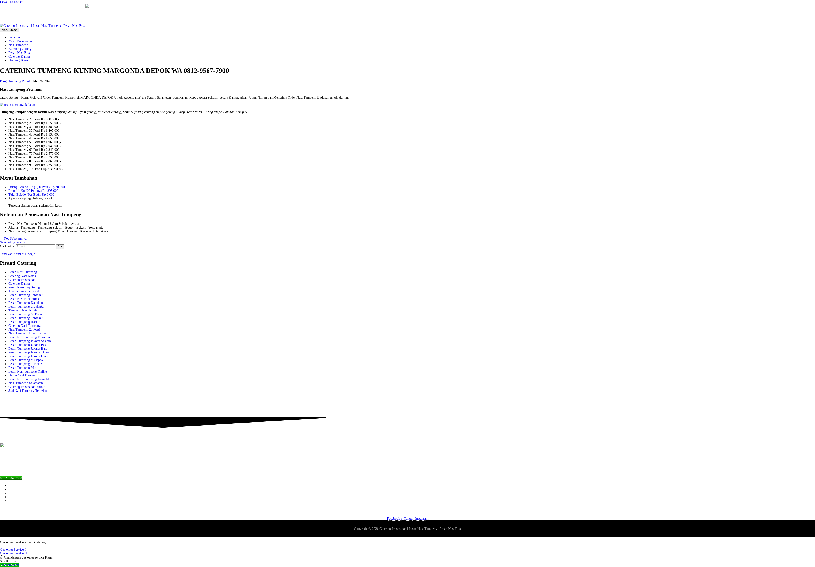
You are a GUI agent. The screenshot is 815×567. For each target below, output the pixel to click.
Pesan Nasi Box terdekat (24, 299)
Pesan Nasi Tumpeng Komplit (28, 379)
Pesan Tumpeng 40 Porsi (25, 314)
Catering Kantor (19, 283)
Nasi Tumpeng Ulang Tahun (27, 333)
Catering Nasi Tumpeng (24, 325)
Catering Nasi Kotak (22, 276)
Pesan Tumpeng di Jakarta (26, 306)
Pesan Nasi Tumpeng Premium (29, 337)
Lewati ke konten (11, 2)
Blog (3, 81)
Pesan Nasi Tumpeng (22, 272)
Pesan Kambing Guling (24, 287)
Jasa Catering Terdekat (23, 291)
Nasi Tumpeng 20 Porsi (24, 329)
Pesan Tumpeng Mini (22, 367)
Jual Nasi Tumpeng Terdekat (27, 390)
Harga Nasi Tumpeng (22, 375)
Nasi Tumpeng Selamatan (25, 383)
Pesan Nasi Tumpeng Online (27, 371)
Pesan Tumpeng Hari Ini (24, 322)
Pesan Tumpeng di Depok (25, 360)
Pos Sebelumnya (13, 238)
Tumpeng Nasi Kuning (23, 310)
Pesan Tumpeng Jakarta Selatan (29, 341)
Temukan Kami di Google (17, 254)
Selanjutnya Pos (13, 242)
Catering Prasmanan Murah (26, 387)
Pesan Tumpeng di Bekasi (25, 364)
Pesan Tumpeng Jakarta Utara (28, 356)
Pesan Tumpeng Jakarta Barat (28, 348)
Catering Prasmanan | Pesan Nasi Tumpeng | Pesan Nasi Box (420, 528)
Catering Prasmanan (21, 279)
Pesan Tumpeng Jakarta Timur (28, 352)
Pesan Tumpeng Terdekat (25, 295)
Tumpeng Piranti (19, 81)
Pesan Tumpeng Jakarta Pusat (28, 344)
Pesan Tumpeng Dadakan (25, 302)
